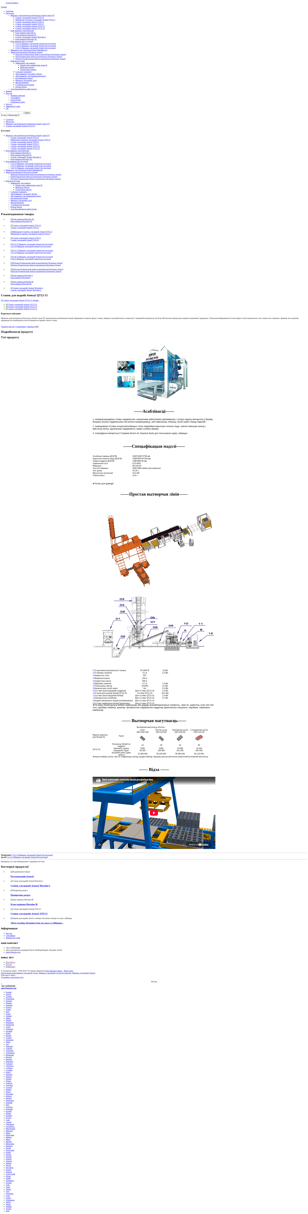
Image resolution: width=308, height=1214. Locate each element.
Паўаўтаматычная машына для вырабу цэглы (19, 973)
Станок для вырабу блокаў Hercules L (30, 37)
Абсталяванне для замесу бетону (28, 74)
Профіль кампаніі (18, 96)
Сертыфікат (15, 98)
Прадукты (10, 13)
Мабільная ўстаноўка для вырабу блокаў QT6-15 (35, 20)
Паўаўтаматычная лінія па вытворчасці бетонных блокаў (38, 57)
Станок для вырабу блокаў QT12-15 (30, 28)
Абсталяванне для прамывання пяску (30, 76)
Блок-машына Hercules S (25, 33)
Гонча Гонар (16, 100)
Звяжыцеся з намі (13, 106)
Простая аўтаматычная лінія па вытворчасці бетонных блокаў (40, 54)
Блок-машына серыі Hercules (22, 31)
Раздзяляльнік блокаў (24, 78)
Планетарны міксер (28, 70)
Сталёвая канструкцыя (24, 85)
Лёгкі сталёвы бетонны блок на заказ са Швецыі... (37, 923)
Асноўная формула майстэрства (24, 89)
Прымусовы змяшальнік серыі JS (33, 65)
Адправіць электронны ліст (12, 977)
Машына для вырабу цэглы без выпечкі (55, 973)
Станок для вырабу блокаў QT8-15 (29, 22)
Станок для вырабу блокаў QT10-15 (30, 26)
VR (7, 109)
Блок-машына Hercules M (25, 35)
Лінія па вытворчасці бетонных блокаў (27, 52)
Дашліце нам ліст (8, 327)
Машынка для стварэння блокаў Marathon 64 (29, 50)
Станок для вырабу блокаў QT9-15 (29, 24)
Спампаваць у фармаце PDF (27, 327)
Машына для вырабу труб (25, 80)
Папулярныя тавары (54, 971)
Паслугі (9, 104)
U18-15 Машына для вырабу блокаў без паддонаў (35, 48)
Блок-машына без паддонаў (22, 41)
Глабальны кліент (18, 102)
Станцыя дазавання (23, 72)
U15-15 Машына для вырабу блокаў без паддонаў (35, 46)
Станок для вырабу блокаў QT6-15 (29, 18)
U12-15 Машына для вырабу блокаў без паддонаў (35, 44)
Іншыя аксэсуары (18, 61)
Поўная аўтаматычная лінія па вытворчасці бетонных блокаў (40, 59)
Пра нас (9, 93)
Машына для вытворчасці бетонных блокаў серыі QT (33, 15)
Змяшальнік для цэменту (25, 63)
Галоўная (9, 11)
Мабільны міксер (27, 67)
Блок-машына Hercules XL (26, 39)
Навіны (9, 91)
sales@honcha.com (27, 115)
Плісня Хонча (21, 87)
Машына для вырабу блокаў (83, 973)
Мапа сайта (68, 971)
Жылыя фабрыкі (22, 83)
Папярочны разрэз (20, 895)
